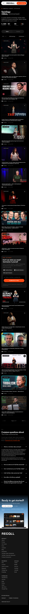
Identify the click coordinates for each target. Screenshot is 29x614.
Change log (4, 570)
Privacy (4, 598)
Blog (3, 549)
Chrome (3, 579)
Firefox (3, 583)
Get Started (21, 3)
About (3, 540)
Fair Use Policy (6, 601)
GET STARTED (8, 506)
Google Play (4, 588)
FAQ (3, 562)
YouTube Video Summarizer (8, 553)
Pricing (3, 542)
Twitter (16, 562)
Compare (4, 547)
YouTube (16, 568)
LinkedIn (16, 570)
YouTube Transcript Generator (8, 555)
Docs (3, 545)
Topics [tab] (7, 31)
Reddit (15, 564)
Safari (3, 585)
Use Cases (4, 544)
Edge (3, 581)
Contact (3, 564)
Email (15, 572)
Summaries (4, 551)
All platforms (4, 577)
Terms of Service (13, 598)
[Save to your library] (24, 41)
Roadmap (4, 572)
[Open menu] (3, 3)
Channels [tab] (18, 31)
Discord (16, 566)
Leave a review (5, 566)
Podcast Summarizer (6, 557)
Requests (4, 568)
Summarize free (14, 280)
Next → (23, 420)
